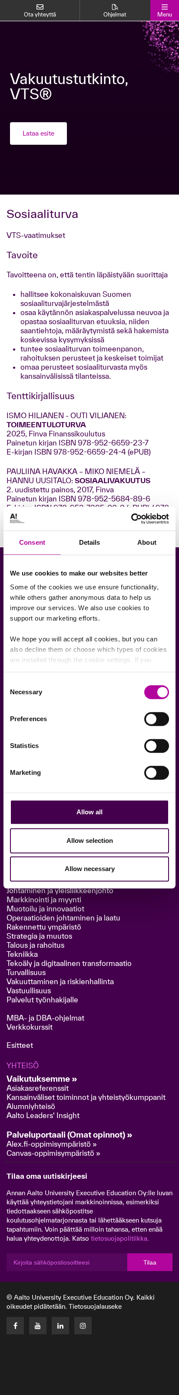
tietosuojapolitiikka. (120, 1238)
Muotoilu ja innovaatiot (45, 908)
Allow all (89, 812)
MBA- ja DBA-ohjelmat (45, 1018)
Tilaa (149, 1262)
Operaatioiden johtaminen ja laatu (63, 918)
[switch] (156, 719)
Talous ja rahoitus (35, 945)
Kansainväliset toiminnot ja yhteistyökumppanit (86, 1097)
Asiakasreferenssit (38, 1088)
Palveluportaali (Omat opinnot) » (70, 1134)
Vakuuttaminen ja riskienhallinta (60, 981)
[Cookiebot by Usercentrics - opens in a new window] (131, 518)
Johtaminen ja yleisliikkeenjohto (61, 890)
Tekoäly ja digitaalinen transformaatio (69, 963)
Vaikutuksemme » (42, 1078)
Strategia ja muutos (39, 936)
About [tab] (146, 542)
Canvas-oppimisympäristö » (53, 1153)
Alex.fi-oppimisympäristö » (52, 1144)
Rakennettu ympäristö (44, 927)
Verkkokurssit (30, 1027)
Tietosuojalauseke (95, 1306)
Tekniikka (22, 954)
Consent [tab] (32, 542)
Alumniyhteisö (31, 1106)
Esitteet (20, 1045)
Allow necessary (90, 868)
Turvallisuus (26, 972)
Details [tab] (89, 542)
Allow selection (89, 840)
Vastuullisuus (29, 990)
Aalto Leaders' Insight (43, 1115)
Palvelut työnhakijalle (42, 999)
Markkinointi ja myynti (44, 899)
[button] (117, 1386)
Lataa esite (38, 133)
